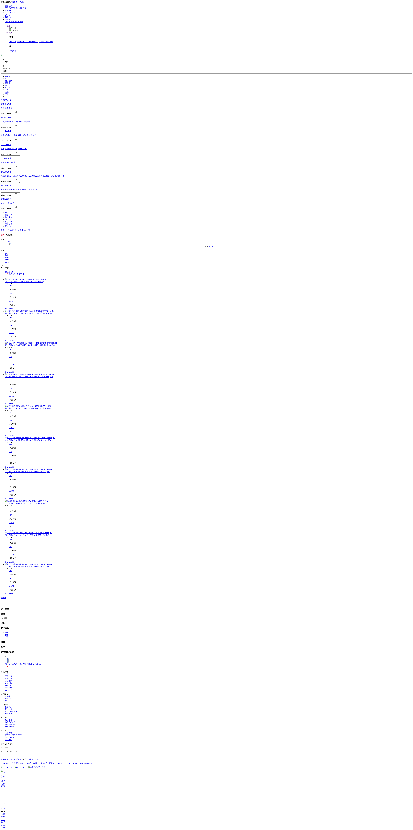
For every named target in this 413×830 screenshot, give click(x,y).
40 (10, 578)
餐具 (25, 149)
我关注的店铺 (10, 13)
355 (10, 476)
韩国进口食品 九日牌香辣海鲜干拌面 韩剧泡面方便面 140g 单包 (29, 377)
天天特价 (8, 690)
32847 (11, 301)
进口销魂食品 (6, 131)
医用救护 (46, 176)
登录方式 (8, 676)
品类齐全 (8, 688)
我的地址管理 (21, 8)
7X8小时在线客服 (7, 755)
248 (10, 452)
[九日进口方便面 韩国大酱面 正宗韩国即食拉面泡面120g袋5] (28, 564)
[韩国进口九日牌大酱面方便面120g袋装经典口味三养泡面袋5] (28, 406)
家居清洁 (4, 162)
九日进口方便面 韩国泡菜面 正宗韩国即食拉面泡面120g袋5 (27, 472)
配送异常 (8, 714)
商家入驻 (12, 759)
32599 (11, 396)
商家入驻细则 (10, 737)
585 (10, 412)
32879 (11, 428)
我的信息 (8, 6)
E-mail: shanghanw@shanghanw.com (79, 763)
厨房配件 (8, 149)
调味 (19, 135)
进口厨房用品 (6, 145)
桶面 (7, 635)
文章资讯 (42, 42)
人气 (7, 262)
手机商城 (27, 759)
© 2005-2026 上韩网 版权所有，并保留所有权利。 (19, 763)
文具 (2, 189)
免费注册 (21, 2)
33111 (11, 459)
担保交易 (8, 701)
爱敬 (7, 92)
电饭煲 (14, 149)
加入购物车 (9, 309)
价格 (7, 257)
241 (10, 349)
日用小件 (34, 189)
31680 (11, 586)
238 (10, 357)
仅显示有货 (9, 272)
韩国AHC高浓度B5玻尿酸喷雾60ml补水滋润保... (23, 664)
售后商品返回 (10, 722)
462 (10, 444)
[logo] (2, 55)
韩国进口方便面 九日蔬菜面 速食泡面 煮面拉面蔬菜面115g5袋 (28, 313)
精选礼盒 (49, 42)
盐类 (34, 135)
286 (10, 293)
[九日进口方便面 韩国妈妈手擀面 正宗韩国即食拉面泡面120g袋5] (30, 438)
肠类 (7, 637)
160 (10, 420)
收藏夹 (7, 19)
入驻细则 (27, 42)
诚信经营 (34, 42)
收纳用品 (12, 189)
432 (10, 381)
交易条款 (8, 681)
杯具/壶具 (27, 189)
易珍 (7, 94)
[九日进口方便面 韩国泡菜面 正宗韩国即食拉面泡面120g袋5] (28, 469)
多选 (7, 241)
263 (10, 317)
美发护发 (11, 122)
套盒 (10, 108)
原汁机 (20, 149)
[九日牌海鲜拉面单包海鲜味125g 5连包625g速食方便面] (26, 501)
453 (10, 547)
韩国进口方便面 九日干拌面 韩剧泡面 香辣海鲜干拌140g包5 (27, 535)
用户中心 (8, 226)
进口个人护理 (6, 118)
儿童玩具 (15, 176)
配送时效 (8, 709)
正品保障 (8, 683)
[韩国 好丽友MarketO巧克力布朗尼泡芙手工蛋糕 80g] (25, 279)
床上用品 (8, 203)
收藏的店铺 (18, 22)
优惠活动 (8, 222)
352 (10, 483)
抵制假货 (20, 42)
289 (10, 286)
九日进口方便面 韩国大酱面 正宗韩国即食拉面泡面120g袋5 (27, 567)
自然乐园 (8, 81)
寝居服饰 (60, 176)
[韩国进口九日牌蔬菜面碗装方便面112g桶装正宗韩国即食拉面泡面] (31, 343)
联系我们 (4, 759)
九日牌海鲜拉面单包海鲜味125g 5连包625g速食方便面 (25, 503)
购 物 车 (2, 792)
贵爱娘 (7, 76)
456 (10, 539)
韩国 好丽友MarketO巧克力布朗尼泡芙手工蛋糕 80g (24, 282)
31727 (11, 333)
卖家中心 (8, 10)
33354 (11, 364)
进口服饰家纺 (6, 199)
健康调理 (19, 189)
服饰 (13, 203)
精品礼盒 (8, 215)
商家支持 (8, 33)
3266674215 (9, 767)
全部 (7, 274)
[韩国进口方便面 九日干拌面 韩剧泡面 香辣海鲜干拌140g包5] (28, 533)
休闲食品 (4, 135)
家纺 (2, 203)
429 (10, 388)
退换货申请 (9, 727)
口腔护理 (4, 122)
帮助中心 (8, 17)
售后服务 (8, 720)
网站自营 (12, 274)
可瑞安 (7, 83)
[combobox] (12, 69)
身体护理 (18, 122)
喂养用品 (53, 176)
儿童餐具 (38, 176)
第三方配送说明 (11, 711)
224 (10, 325)
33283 (11, 554)
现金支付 (8, 698)
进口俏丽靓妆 (6, 104)
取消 (211, 246)
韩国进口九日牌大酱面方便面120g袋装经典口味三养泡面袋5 (28, 408)
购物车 (7, 15)
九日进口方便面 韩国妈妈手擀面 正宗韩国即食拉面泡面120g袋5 (29, 440)
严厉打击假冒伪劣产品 (13, 735)
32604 (11, 523)
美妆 (2, 108)
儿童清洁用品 (6, 176)
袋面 (28, 230)
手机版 (7, 26)
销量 (7, 255)
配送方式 (8, 707)
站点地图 (19, 759)
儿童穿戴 (31, 176)
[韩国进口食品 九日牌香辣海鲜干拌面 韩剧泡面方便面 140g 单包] (30, 374)
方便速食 (25, 135)
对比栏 (3, 598)
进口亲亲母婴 (6, 172)
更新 (7, 260)
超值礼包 (8, 219)
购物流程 (8, 678)
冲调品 (14, 135)
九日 (7, 90)
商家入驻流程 (10, 733)
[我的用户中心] (2, 771)
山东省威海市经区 (46, 763)
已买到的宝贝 (10, 8)
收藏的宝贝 (9, 22)
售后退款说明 (10, 724)
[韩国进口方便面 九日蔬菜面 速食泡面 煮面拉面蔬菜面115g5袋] (29, 311)
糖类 (10, 135)
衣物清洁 (11, 162)
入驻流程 (12, 42)
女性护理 (26, 122)
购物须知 (8, 217)
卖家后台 (8, 224)
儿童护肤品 (23, 176)
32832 (11, 491)
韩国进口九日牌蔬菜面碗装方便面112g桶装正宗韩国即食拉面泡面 (30, 345)
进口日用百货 (6, 185)
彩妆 (6, 108)
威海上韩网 (41, 767)
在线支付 (8, 696)
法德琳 (7, 87)
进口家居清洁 (6, 158)
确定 (206, 246)
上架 (7, 253)
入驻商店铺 (19, 274)
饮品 (30, 135)
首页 (7, 213)
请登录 (14, 2)
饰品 (6, 189)
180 (10, 571)
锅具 (2, 149)
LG (6, 85)
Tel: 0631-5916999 (59, 763)
